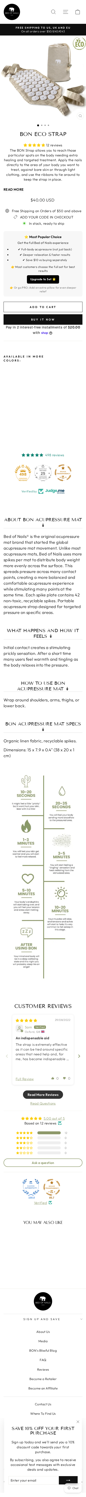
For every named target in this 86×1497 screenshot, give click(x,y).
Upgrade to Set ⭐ (43, 279)
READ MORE (14, 189)
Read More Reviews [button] (43, 1095)
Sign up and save (42, 1319)
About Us (43, 1332)
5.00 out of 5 (54, 1118)
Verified (40, 1202)
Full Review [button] (25, 1079)
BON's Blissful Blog (43, 1350)
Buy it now (43, 319)
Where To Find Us (43, 1414)
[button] (35, 145)
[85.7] (51, 1187)
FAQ (43, 1360)
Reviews (43, 1370)
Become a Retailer (43, 1379)
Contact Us (43, 1404)
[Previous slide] (7, 1056)
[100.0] (31, 1187)
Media (43, 1341)
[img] (26, 1020)
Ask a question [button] (43, 1163)
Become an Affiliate (43, 1388)
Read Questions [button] (43, 1103)
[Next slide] (79, 1056)
